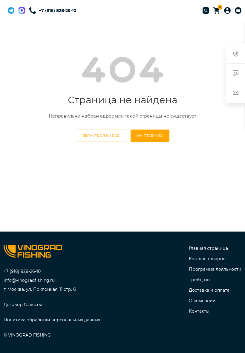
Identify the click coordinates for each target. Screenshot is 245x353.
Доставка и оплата (209, 290)
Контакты (199, 311)
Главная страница (208, 248)
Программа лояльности (215, 269)
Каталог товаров (207, 258)
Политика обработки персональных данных (52, 319)
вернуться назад (101, 135)
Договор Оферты (23, 304)
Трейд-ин (199, 279)
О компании (202, 300)
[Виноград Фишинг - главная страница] (33, 252)
